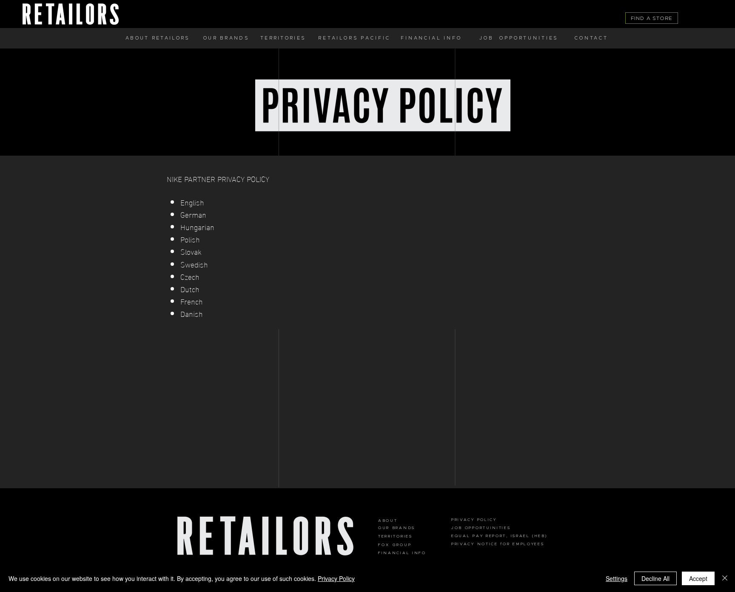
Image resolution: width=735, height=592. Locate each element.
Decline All (655, 578)
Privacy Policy (336, 578)
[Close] (725, 578)
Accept (698, 578)
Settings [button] (616, 578)
